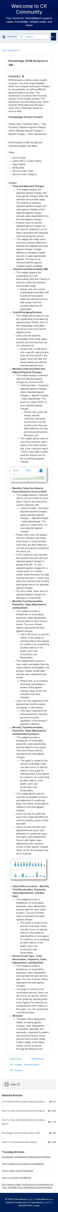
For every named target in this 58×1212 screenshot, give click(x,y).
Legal (36, 1205)
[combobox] (37, 36)
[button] (51, 1084)
